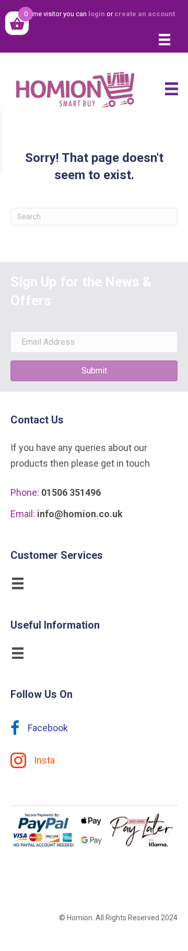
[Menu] (164, 40)
